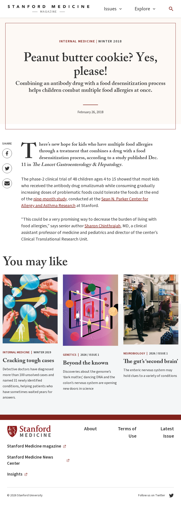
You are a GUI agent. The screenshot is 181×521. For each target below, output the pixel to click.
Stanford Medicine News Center (30, 460)
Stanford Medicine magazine (34, 446)
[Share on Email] (7, 183)
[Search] (171, 9)
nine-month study (49, 199)
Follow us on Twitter (151, 495)
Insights (15, 474)
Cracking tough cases (28, 361)
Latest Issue (167, 432)
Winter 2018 (110, 41)
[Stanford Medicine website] (29, 431)
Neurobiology (134, 353)
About (90, 428)
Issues (110, 8)
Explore (142, 8)
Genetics (69, 355)
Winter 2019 (42, 352)
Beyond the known (85, 364)
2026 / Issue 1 (89, 355)
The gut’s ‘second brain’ (150, 362)
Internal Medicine (77, 41)
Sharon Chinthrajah (103, 226)
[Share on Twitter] (7, 168)
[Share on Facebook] (7, 153)
